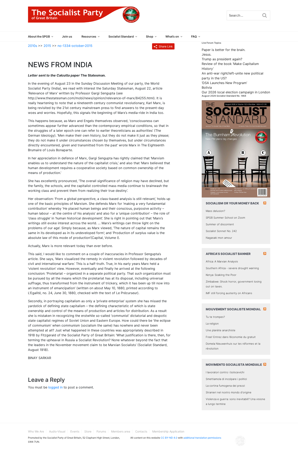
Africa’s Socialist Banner (228, 254)
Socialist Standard (121, 36)
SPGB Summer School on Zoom (225, 217)
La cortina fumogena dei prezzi (225, 385)
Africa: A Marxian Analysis (222, 261)
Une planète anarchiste (220, 330)
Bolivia (207, 87)
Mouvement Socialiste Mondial (233, 309)
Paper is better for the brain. (223, 50)
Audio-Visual (57, 431)
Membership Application (168, 431)
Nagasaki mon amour (219, 237)
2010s (32, 46)
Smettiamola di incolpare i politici (226, 379)
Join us (67, 36)
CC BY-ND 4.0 (169, 437)
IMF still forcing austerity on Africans (229, 293)
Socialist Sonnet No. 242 (221, 231)
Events (74, 431)
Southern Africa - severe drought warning (232, 268)
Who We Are (36, 431)
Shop (149, 36)
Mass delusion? (215, 211)
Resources (88, 36)
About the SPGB (39, 36)
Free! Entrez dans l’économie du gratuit (231, 337)
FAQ (194, 36)
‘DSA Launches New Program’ (224, 83)
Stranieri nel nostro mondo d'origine (228, 392)
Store (87, 431)
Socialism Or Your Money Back (232, 203)
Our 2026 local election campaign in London (236, 92)
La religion (212, 323)
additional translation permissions (202, 437)
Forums (101, 431)
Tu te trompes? (215, 316)
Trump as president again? (222, 59)
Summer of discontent (220, 224)
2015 (47, 46)
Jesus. (206, 54)
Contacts (141, 431)
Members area (120, 431)
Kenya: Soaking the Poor (221, 274)
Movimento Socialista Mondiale (234, 365)
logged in (55, 387)
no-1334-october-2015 (75, 46)
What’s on (172, 36)
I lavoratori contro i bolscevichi (225, 372)
